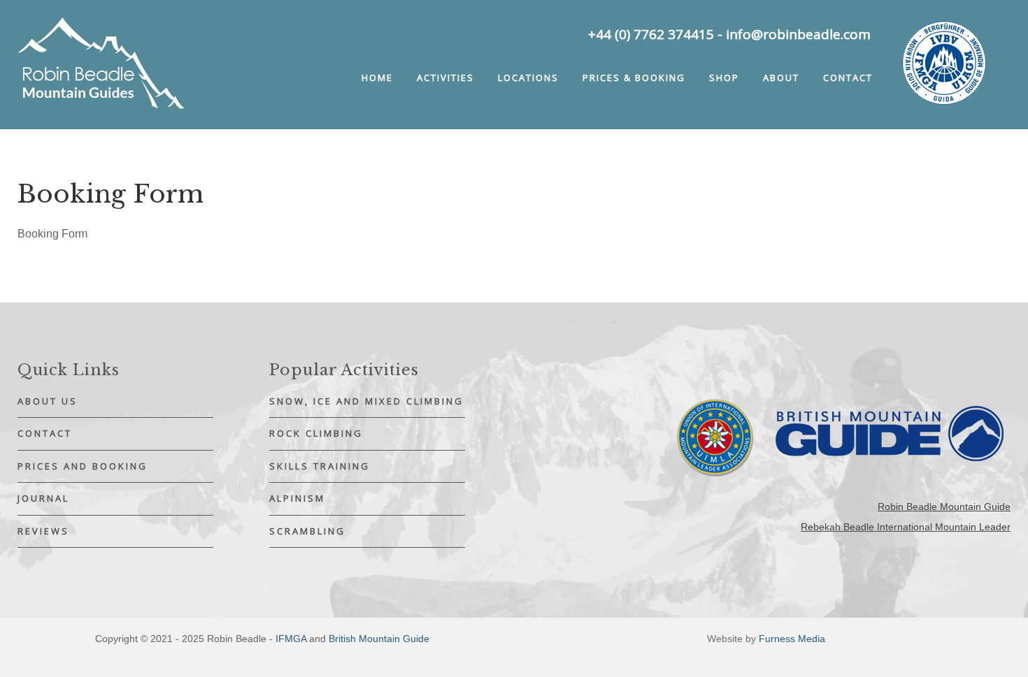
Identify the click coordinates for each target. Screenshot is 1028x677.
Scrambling (307, 531)
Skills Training (319, 466)
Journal (43, 498)
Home (377, 77)
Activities (445, 77)
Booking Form (52, 234)
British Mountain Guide (379, 638)
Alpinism (297, 498)
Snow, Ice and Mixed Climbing (366, 401)
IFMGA (291, 638)
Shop (724, 77)
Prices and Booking (82, 466)
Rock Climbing (316, 433)
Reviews (43, 531)
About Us (47, 401)
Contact (848, 77)
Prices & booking (634, 77)
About (781, 77)
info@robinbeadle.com (798, 34)
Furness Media (792, 638)
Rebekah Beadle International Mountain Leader (906, 526)
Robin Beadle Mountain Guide (944, 506)
